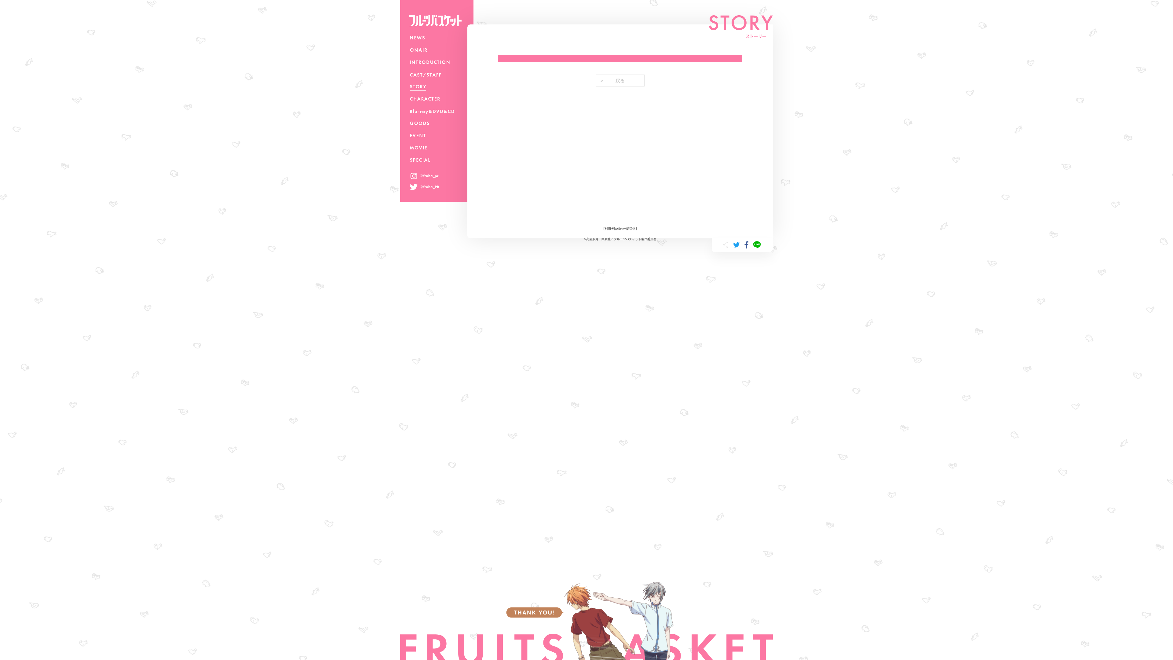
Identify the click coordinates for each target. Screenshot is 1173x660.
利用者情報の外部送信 (620, 228)
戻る (620, 80)
